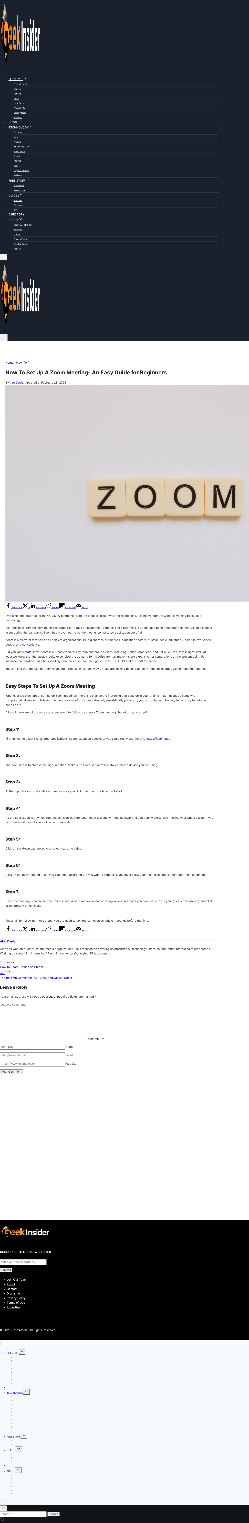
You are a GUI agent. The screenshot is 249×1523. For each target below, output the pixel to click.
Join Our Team (20, 244)
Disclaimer (14, 1293)
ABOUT (11, 1471)
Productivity (19, 108)
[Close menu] (1, 1343)
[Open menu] (4, 337)
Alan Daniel (16, 382)
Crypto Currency (21, 170)
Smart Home (19, 151)
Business (18, 117)
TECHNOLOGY (15, 1392)
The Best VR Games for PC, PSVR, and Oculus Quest (36, 976)
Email (69, 1055)
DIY (15, 210)
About (11, 1284)
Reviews (18, 175)
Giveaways (19, 185)
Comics (17, 89)
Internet (17, 161)
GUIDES (11, 1450)
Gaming (17, 93)
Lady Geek (19, 103)
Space (17, 166)
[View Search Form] (3, 257)
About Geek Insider (23, 225)
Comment (96, 1038)
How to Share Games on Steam (21, 965)
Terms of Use (16, 1302)
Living (16, 98)
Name (69, 1046)
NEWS (12, 122)
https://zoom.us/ (158, 738)
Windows (18, 132)
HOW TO (18, 200)
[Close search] (3, 1508)
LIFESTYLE (13, 1352)
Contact (17, 234)
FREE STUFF (13, 1436)
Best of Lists (19, 190)
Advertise (18, 229)
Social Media (20, 113)
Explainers (18, 205)
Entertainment (20, 84)
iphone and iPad (21, 146)
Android (17, 142)
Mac (16, 137)
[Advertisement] (101, 1116)
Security (18, 156)
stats (28, 652)
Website (70, 1063)
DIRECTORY (16, 214)
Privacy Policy (20, 239)
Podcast (17, 248)
